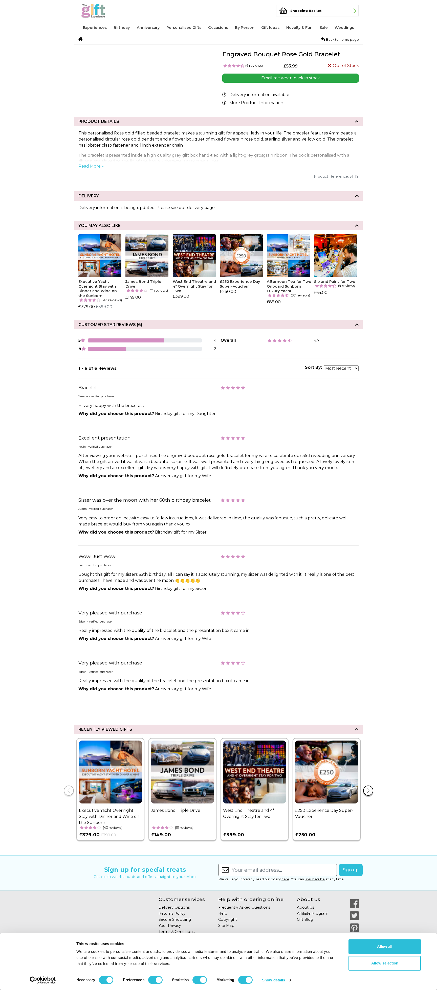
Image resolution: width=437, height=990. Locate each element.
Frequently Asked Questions (244, 907)
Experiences (95, 27)
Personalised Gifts (183, 27)
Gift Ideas (270, 27)
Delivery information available (259, 94)
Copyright (227, 919)
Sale (324, 27)
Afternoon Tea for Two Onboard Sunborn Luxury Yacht (289, 286)
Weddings (344, 27)
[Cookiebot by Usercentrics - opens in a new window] (43, 980)
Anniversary (148, 27)
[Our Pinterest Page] (354, 928)
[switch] (155, 980)
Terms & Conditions (176, 931)
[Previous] (69, 791)
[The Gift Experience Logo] (103, 10)
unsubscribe (315, 879)
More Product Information (256, 102)
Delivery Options (174, 907)
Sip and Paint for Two (334, 281)
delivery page (201, 207)
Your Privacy (170, 925)
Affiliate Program (312, 913)
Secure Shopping (175, 919)
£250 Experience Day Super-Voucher (240, 284)
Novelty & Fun (299, 27)
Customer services (182, 899)
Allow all (384, 946)
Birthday (122, 27)
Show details (273, 980)
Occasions (218, 27)
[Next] (368, 791)
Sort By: (313, 367)
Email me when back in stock (290, 78)
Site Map (226, 925)
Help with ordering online (250, 899)
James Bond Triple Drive (143, 284)
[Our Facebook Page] (354, 904)
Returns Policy (172, 913)
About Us (305, 907)
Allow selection (384, 963)
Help (222, 913)
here (285, 879)
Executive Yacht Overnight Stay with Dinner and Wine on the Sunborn (97, 288)
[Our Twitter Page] (354, 916)
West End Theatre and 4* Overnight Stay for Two (194, 286)
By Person (244, 27)
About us (308, 899)
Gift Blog (305, 919)
